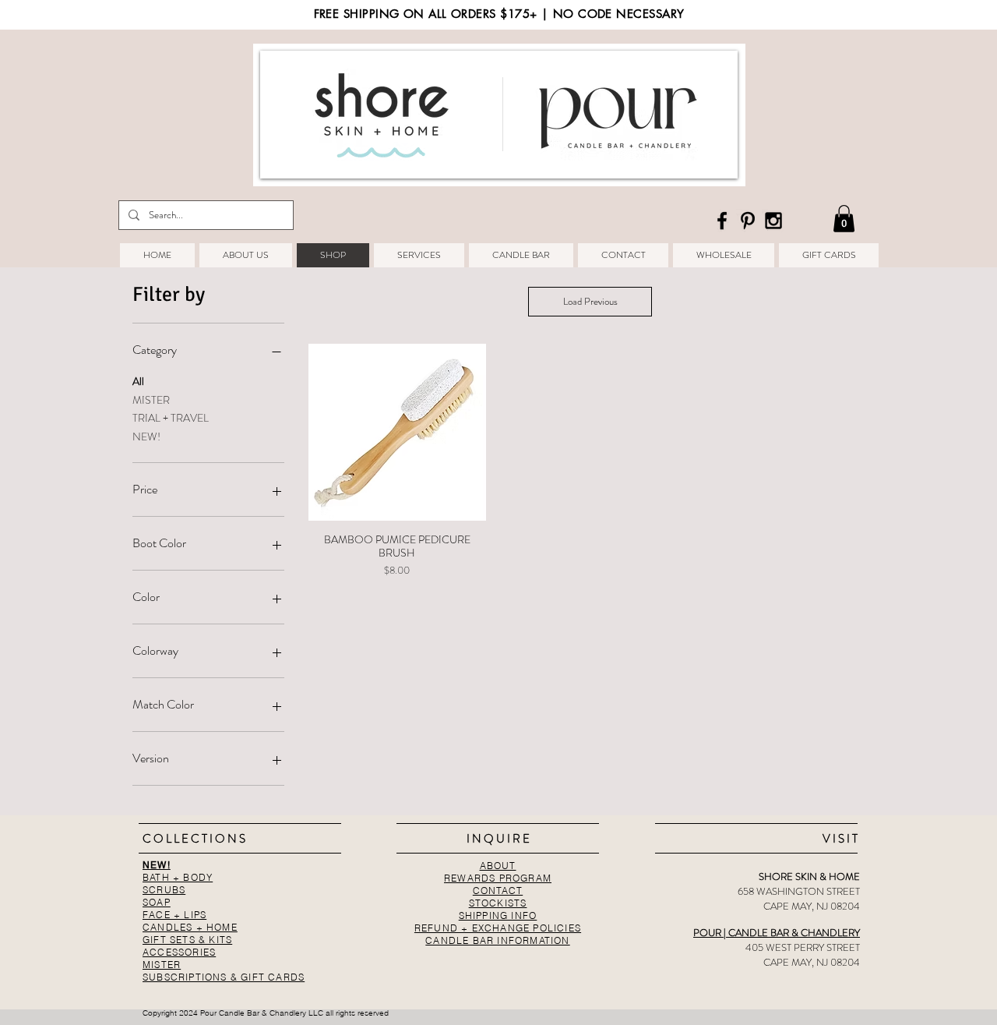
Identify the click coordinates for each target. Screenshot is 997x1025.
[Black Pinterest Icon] (747, 220)
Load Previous (590, 301)
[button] (844, 218)
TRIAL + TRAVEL (170, 418)
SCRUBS (164, 890)
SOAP (157, 902)
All (138, 381)
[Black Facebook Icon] (722, 220)
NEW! (146, 436)
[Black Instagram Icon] (773, 220)
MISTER (151, 400)
